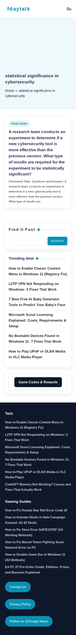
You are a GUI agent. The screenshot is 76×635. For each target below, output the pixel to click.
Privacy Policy (20, 604)
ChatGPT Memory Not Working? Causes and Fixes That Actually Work (38, 487)
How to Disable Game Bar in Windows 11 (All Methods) (35, 557)
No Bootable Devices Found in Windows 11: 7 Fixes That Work (37, 462)
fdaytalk (18, 9)
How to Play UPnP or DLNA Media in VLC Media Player (35, 474)
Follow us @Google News (29, 621)
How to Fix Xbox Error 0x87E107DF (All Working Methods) (34, 532)
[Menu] (69, 9)
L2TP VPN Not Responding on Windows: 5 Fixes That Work (36, 437)
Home (9, 90)
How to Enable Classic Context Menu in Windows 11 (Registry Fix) (34, 424)
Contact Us (18, 587)
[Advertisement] (38, 48)
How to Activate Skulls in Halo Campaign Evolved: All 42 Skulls (35, 519)
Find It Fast (22, 229)
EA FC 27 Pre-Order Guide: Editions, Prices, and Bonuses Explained (37, 569)
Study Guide (19, 123)
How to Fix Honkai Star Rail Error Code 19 (36, 510)
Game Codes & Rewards (38, 382)
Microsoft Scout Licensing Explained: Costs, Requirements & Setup (38, 449)
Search (57, 241)
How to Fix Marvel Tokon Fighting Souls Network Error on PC (34, 544)
